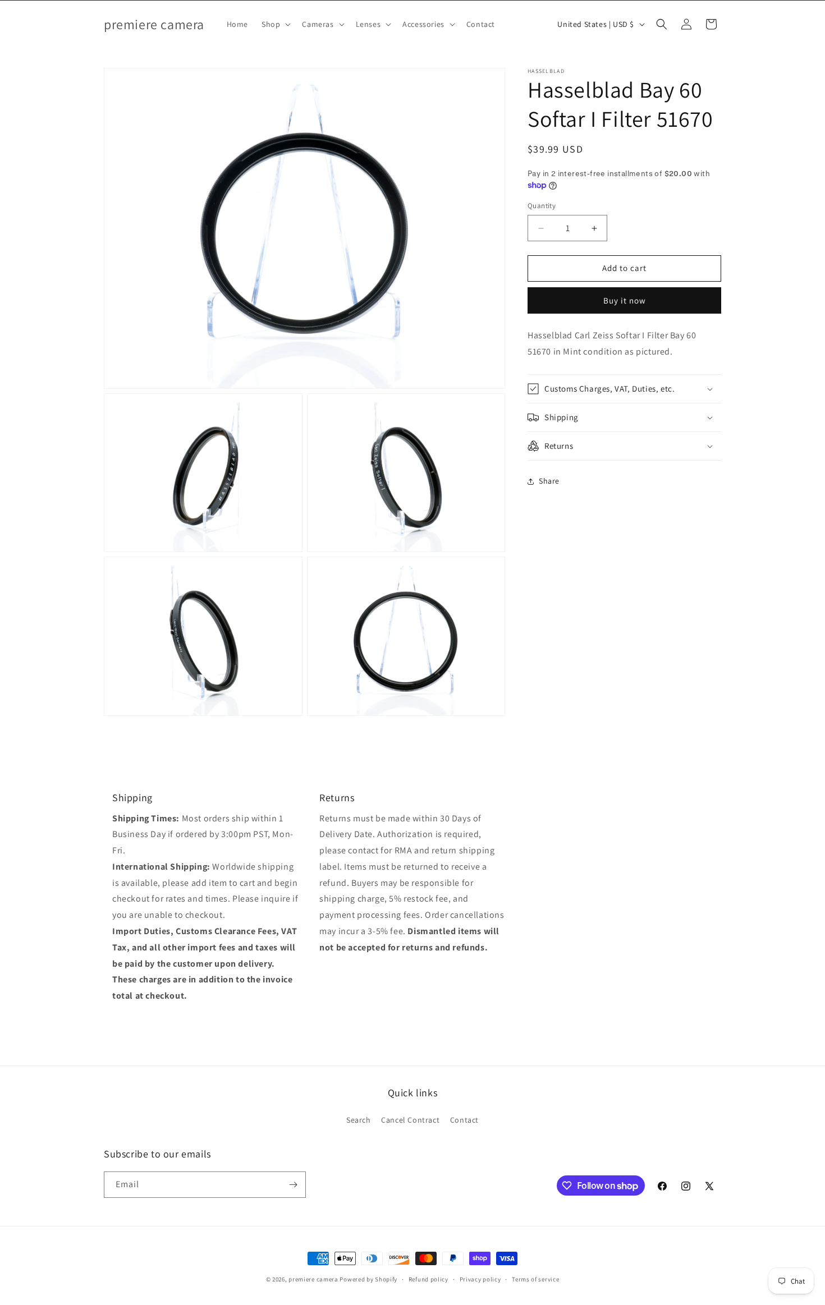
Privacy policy (480, 1279)
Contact (464, 1120)
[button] (275, 24)
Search (358, 1120)
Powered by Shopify (368, 1279)
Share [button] (549, 481)
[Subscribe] (293, 1184)
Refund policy (428, 1279)
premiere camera (313, 1279)
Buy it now (624, 300)
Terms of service (535, 1279)
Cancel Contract (410, 1120)
